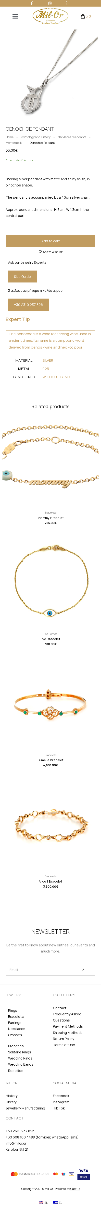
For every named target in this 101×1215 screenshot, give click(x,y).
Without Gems (56, 376)
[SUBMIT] (81, 969)
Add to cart (50, 241)
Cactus (75, 1189)
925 (45, 368)
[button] (6, 76)
